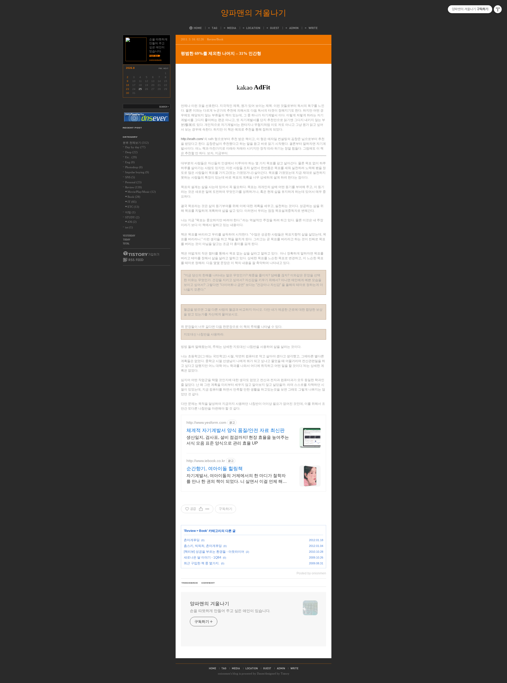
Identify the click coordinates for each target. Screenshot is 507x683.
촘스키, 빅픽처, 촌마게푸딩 (203, 546)
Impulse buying (137, 172)
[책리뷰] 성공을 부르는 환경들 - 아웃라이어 (214, 552)
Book (203, 531)
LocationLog (251, 28)
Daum (260, 673)
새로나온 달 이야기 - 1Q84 (202, 557)
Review (190, 531)
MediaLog (229, 28)
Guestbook (272, 28)
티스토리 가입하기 (141, 253)
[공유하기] (201, 509)
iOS (132, 221)
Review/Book (215, 39)
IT (132, 201)
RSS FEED (133, 260)
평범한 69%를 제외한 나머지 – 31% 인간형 (221, 53)
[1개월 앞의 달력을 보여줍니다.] (160, 68)
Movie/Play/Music (142, 191)
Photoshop (134, 167)
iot (129, 227)
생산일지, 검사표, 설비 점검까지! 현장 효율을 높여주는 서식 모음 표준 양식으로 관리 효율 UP (237, 440)
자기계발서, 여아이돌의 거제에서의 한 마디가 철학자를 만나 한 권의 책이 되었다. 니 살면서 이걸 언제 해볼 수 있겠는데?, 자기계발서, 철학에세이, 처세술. (236, 478)
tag (224, 668)
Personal (133, 182)
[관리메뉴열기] (498, 9)
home (212, 668)
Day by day (135, 147)
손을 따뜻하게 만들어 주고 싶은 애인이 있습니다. (230, 611)
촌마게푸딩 (192, 540)
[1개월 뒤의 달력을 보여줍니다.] (166, 68)
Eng (130, 162)
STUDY (132, 217)
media (236, 668)
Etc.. (131, 157)
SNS (130, 177)
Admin (291, 28)
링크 (188, 125)
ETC (133, 206)
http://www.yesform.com (206, 422)
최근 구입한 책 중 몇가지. (201, 563)
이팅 (130, 212)
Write (311, 28)
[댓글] (208, 583)
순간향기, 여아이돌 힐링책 (214, 468)
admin (281, 668)
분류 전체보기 (136, 142)
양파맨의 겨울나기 (253, 12)
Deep (131, 152)
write (294, 668)
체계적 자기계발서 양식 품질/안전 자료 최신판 (235, 430)
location (252, 668)
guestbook (267, 668)
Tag (212, 28)
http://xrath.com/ (192, 139)
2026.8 (130, 67)
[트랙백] (190, 583)
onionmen (224, 673)
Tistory (285, 673)
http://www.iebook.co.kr (205, 461)
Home (195, 28)
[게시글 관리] (207, 509)
